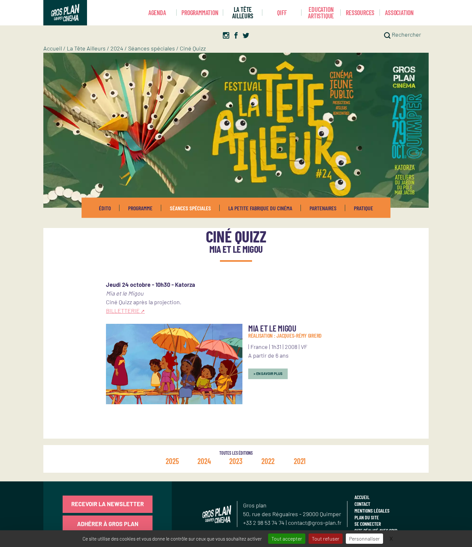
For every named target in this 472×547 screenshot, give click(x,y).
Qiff (281, 12)
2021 (300, 461)
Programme (140, 207)
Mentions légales (371, 510)
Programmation (199, 12)
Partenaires (323, 207)
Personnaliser (364, 538)
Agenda (157, 12)
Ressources (360, 12)
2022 (268, 461)
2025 (172, 461)
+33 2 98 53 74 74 (264, 522)
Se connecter (367, 524)
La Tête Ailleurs (242, 12)
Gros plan (255, 505)
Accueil (52, 48)
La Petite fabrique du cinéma (260, 207)
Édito (105, 207)
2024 (116, 48)
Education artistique (321, 12)
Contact (362, 504)
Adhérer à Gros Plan (107, 523)
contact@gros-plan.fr (314, 522)
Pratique (363, 207)
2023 (235, 461)
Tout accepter (286, 538)
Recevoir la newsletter (107, 503)
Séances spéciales (151, 48)
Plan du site (366, 517)
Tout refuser (325, 538)
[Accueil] (65, 13)
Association (399, 12)
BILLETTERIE (123, 310)
